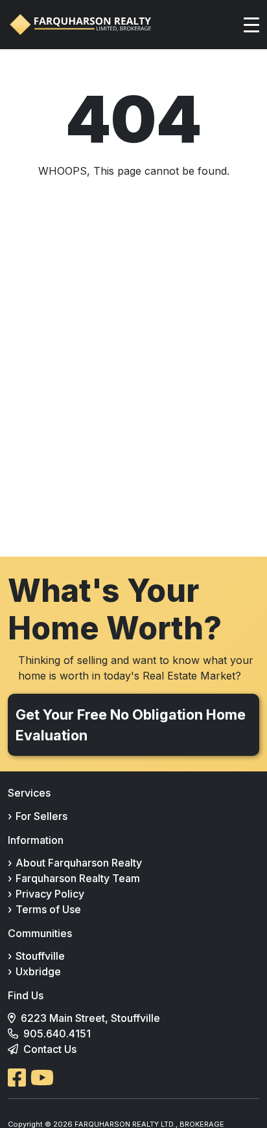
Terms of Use (48, 909)
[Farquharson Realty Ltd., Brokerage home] (81, 24)
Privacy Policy (50, 893)
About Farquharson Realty (79, 862)
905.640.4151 (57, 1033)
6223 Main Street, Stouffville (90, 1018)
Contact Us (49, 1049)
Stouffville (40, 955)
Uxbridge (38, 971)
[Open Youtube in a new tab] (42, 1077)
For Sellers (41, 816)
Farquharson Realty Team (78, 878)
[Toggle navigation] (251, 24)
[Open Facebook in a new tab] (17, 1077)
